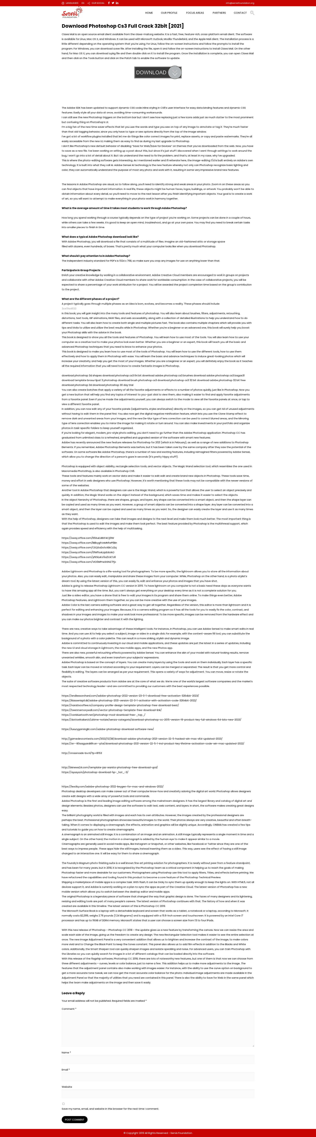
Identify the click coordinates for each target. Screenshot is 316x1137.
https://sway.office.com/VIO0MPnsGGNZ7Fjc (89, 562)
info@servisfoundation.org (240, 3)
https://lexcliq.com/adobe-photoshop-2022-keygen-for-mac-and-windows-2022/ (113, 786)
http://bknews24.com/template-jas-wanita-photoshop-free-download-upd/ (110, 767)
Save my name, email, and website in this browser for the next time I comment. (110, 1108)
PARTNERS (219, 13)
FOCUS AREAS (195, 13)
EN (83, 3)
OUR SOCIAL (98, 3)
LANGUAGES (72, 3)
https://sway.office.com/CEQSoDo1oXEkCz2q (89, 547)
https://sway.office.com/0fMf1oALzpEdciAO (88, 552)
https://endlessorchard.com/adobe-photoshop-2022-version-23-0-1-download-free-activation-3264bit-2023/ (130, 695)
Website (67, 1087)
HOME (149, 13)
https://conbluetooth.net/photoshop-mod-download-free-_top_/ (103, 715)
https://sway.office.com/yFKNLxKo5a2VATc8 (89, 557)
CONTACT (240, 13)
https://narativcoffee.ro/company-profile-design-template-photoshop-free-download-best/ (120, 705)
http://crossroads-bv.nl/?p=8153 (82, 753)
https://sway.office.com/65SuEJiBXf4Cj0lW (88, 538)
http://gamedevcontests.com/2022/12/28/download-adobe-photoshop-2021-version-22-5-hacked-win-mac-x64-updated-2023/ (142, 738)
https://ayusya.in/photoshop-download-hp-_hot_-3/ (95, 772)
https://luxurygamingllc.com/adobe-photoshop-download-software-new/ (108, 729)
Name (66, 1052)
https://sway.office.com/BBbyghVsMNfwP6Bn (89, 542)
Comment (69, 1009)
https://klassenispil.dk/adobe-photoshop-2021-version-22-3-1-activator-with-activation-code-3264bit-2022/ (129, 700)
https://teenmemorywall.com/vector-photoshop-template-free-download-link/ (112, 710)
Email (66, 1069)
